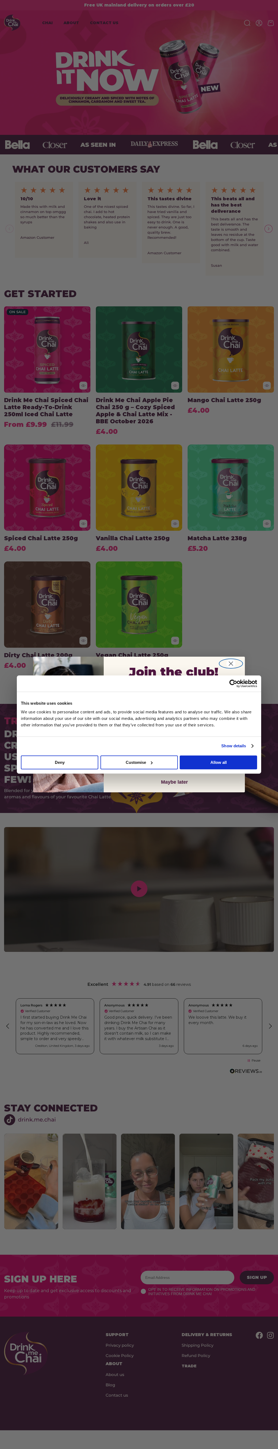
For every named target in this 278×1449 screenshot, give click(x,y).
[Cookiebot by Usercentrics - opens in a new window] (233, 683)
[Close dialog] (231, 663)
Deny (60, 762)
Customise (136, 762)
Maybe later (174, 782)
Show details (233, 745)
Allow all (218, 762)
